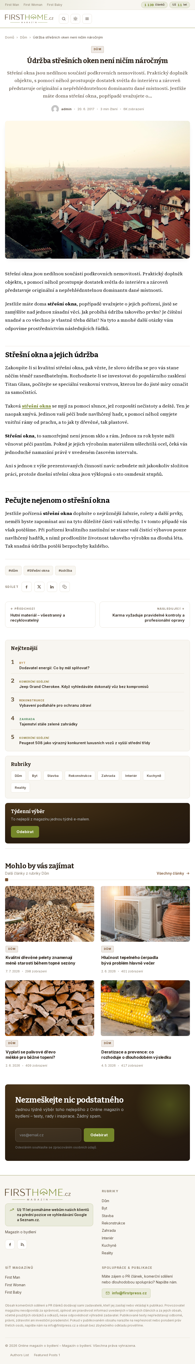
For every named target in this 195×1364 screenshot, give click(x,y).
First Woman (33, 5)
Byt (34, 776)
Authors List (19, 1355)
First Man (12, 5)
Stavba (53, 776)
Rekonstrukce (80, 776)
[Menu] (87, 19)
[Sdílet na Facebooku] (27, 587)
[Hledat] (64, 19)
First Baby (54, 5)
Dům (23, 37)
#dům (13, 570)
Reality (20, 787)
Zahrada (108, 776)
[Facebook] (10, 1244)
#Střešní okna (38, 570)
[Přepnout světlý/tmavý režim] (75, 19)
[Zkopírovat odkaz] (65, 587)
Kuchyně (154, 776)
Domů (9, 37)
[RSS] (22, 1244)
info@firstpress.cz (129, 1293)
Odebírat (25, 832)
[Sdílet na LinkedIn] (52, 587)
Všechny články (170, 873)
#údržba (65, 570)
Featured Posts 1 (47, 1355)
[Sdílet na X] (39, 587)
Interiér (131, 776)
